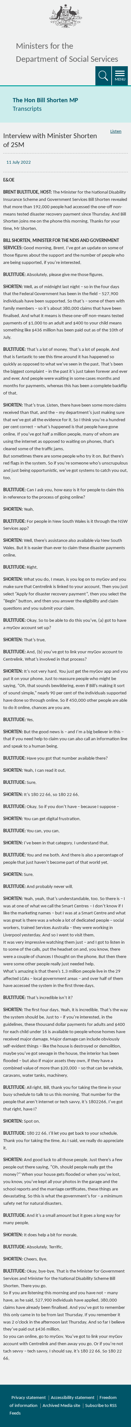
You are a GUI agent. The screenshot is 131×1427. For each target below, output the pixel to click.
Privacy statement (28, 1397)
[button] (103, 75)
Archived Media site (61, 1405)
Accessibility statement (72, 1397)
